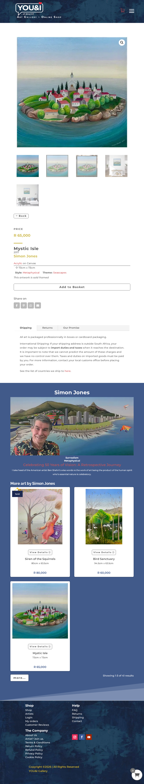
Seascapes (59, 272)
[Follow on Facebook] (82, 737)
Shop (28, 710)
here (68, 371)
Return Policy (33, 746)
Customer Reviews (37, 724)
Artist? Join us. (34, 738)
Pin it (24, 305)
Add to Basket (72, 287)
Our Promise (71, 327)
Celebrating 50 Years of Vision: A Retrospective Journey (72, 465)
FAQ (74, 710)
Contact (77, 721)
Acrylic (18, 263)
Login (28, 717)
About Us (31, 735)
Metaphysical (31, 272)
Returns (47, 327)
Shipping (26, 327)
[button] (122, 42)
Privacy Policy (34, 753)
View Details (39, 552)
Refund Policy (34, 749)
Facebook (17, 305)
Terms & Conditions (37, 742)
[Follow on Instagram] (75, 737)
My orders (31, 721)
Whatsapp (31, 305)
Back (23, 215)
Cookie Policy (33, 757)
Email (38, 305)
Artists (29, 713)
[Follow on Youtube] (89, 737)
